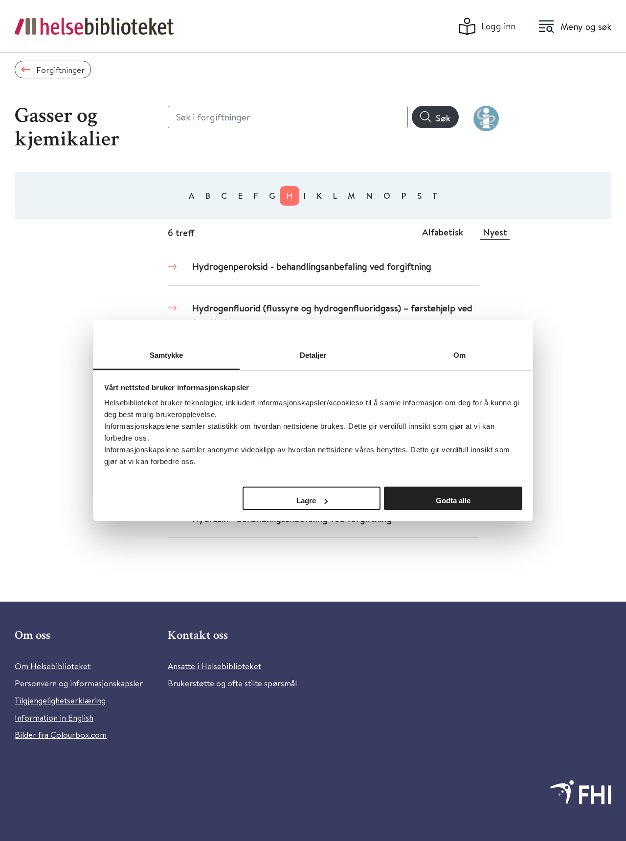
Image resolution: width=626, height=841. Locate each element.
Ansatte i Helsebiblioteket (214, 666)
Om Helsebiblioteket (52, 666)
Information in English (54, 717)
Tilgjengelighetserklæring (60, 700)
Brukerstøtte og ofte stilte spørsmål (232, 683)
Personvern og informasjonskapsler (79, 683)
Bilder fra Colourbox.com (61, 734)
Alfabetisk (442, 232)
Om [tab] (459, 355)
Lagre (306, 500)
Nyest (495, 232)
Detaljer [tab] (313, 355)
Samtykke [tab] (166, 355)
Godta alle (453, 500)
